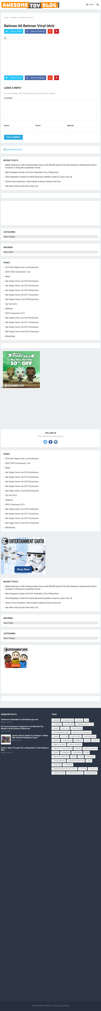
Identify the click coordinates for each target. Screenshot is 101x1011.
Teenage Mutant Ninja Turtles (65, 769)
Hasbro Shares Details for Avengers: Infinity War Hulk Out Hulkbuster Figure (30, 737)
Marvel (96, 740)
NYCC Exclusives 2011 (15, 313)
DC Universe (69, 724)
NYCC (74, 757)
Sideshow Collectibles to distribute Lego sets (19, 719)
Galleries (9, 308)
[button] (90, 4)
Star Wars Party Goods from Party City (21, 186)
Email (38, 126)
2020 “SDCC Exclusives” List (17, 272)
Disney (56, 728)
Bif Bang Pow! (68, 720)
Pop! (81, 757)
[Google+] (50, 31)
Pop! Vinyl (90, 757)
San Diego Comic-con (76, 761)
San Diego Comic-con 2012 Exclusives (22, 327)
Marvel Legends (59, 744)
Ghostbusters (90, 736)
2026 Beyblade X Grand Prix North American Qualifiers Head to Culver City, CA (38, 177)
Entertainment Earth (61, 732)
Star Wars (68, 765)
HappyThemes (64, 1006)
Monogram (77, 752)
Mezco (56, 752)
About (7, 276)
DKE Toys (65, 728)
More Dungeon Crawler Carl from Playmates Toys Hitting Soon (32, 172)
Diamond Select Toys (85, 724)
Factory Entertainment (82, 732)
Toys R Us (93, 769)
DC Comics (57, 724)
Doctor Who (77, 728)
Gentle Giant (76, 736)
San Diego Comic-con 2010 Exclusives (22, 318)
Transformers (59, 773)
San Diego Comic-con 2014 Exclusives (22, 281)
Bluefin (79, 720)
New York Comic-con (61, 757)
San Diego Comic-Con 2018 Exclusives (22, 299)
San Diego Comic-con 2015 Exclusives (22, 285)
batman (56, 720)
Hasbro (56, 740)
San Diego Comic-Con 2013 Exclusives (22, 331)
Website (70, 126)
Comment (8, 98)
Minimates (66, 752)
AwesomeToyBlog (43, 1006)
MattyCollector (91, 748)
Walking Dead (91, 773)
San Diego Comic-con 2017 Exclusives (22, 295)
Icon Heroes (67, 740)
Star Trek (57, 765)
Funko (56, 736)
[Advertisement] (50, 411)
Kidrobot (79, 740)
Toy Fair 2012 (11, 304)
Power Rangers (59, 761)
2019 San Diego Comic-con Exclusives (22, 267)
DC (87, 720)
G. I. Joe (64, 736)
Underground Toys (75, 773)
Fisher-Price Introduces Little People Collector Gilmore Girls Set (33, 181)
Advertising (10, 336)
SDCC (89, 761)
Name (7, 126)
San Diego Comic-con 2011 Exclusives (22, 322)
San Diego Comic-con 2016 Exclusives (22, 290)
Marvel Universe (75, 744)
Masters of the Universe (63, 748)
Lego (88, 740)
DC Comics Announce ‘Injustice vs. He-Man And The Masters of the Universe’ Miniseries (22, 727)
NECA (87, 752)
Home (6, 18)
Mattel (78, 748)
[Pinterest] (56, 31)
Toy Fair (83, 769)
